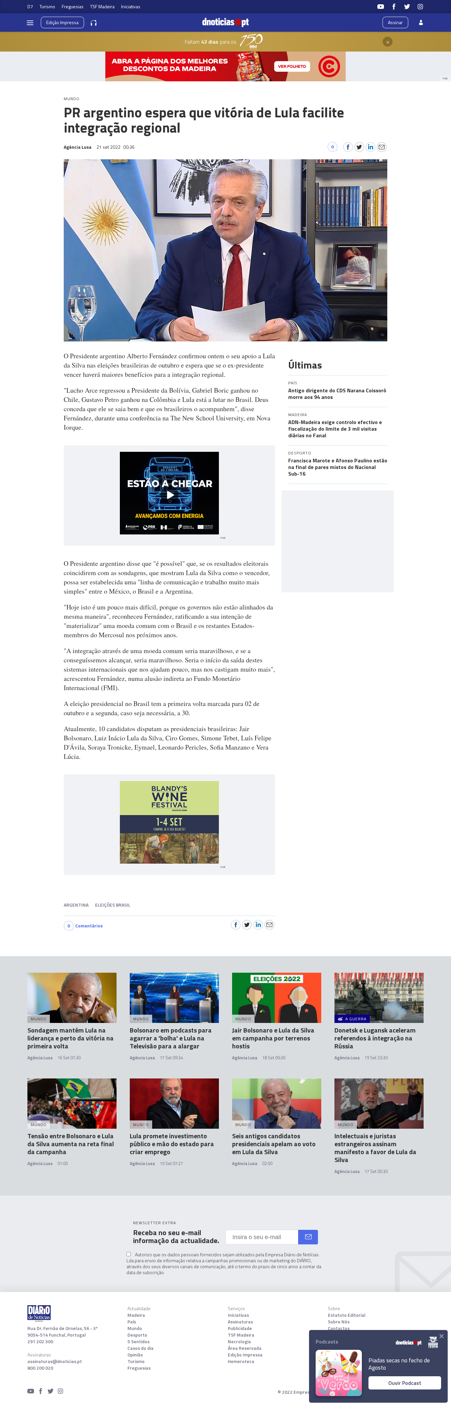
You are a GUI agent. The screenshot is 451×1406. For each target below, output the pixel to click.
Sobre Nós (339, 1321)
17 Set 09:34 (171, 1057)
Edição (62, 22)
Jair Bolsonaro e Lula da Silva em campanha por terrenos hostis (273, 1038)
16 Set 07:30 (69, 1057)
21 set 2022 (115, 146)
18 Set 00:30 (273, 1057)
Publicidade (240, 1328)
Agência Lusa (39, 1057)
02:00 (267, 1163)
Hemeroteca (241, 1361)
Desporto (137, 1335)
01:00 (62, 1163)
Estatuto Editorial (346, 1315)
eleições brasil (112, 904)
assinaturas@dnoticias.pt (54, 1361)
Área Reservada (244, 1348)
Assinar (395, 22)
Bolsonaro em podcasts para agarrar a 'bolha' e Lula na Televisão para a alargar (171, 1038)
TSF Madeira (102, 6)
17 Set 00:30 (376, 1171)
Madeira (136, 1315)
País (131, 1321)
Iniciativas (130, 6)
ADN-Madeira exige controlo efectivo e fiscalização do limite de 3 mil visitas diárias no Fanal (335, 428)
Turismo (47, 6)
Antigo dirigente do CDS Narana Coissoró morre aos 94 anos (337, 393)
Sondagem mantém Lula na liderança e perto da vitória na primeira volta (70, 1038)
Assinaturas (240, 1321)
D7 (30, 6)
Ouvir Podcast (404, 1383)
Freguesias (73, 6)
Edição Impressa (245, 1354)
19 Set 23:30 (376, 1057)
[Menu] (30, 22)
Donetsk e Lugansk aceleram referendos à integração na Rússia (375, 1038)
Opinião (135, 1354)
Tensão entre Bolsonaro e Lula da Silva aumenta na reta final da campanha (70, 1144)
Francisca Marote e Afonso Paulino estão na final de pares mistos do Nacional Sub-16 (337, 467)
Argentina (76, 904)
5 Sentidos (138, 1341)
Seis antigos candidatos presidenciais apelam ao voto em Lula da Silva (274, 1144)
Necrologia (239, 1341)
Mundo (134, 1328)
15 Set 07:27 (171, 1163)
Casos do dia (140, 1348)
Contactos (339, 1328)
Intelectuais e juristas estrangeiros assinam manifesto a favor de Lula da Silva (375, 1148)
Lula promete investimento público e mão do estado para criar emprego (172, 1144)
